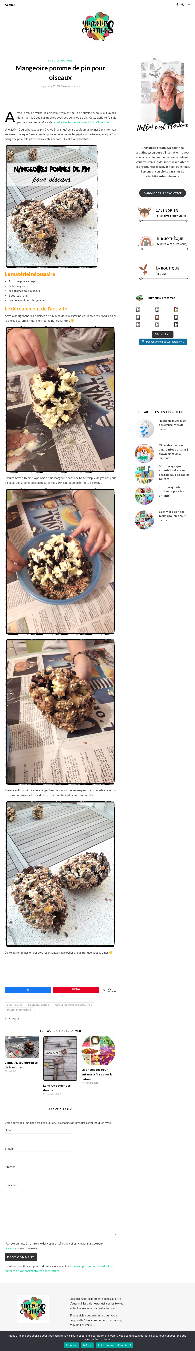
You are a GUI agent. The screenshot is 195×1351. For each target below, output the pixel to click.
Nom (9, 1130)
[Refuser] (190, 1341)
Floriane (14, 1018)
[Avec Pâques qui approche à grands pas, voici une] (176, 309)
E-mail (10, 1148)
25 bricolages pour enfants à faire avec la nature (97, 1074)
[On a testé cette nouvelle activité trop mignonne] (176, 317)
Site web (10, 1166)
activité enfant (14, 1004)
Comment (11, 1185)
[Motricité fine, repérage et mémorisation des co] (138, 317)
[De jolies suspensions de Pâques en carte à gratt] (157, 309)
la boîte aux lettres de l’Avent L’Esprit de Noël (81, 122)
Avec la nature (60, 60)
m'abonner (11, 1248)
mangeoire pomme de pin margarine (73, 1004)
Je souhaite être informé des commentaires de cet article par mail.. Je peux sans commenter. (54, 1246)
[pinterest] (183, 4)
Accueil (10, 4)
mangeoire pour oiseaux (19, 1009)
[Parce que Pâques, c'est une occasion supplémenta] (138, 309)
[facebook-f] (177, 4)
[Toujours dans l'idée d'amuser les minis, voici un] (157, 317)
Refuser (87, 1345)
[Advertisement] (74, 100)
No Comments (71, 86)
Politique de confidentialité (114, 1345)
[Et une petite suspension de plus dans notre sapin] (176, 324)
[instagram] (189, 4)
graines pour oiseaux (38, 1004)
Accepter (71, 1345)
